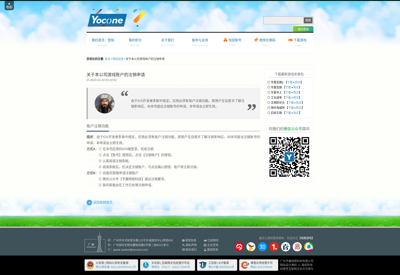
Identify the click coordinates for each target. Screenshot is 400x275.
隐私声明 (191, 245)
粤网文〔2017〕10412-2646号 (170, 267)
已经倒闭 (213, 240)
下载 (290, 82)
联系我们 (191, 249)
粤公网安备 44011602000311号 (116, 267)
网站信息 (118, 59)
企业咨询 (212, 245)
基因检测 (212, 249)
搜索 (308, 20)
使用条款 (190, 240)
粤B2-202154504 (261, 267)
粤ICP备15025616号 (221, 267)
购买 (297, 82)
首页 (107, 59)
